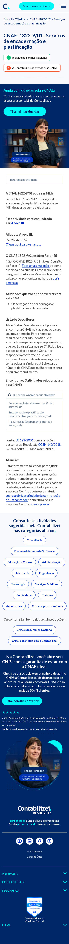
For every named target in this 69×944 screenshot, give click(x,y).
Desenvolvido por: (35, 920)
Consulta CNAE (13, 19)
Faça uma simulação (36, 265)
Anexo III (17, 223)
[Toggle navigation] (63, 6)
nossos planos (39, 504)
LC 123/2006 (24, 440)
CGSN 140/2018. (49, 444)
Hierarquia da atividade (23, 179)
